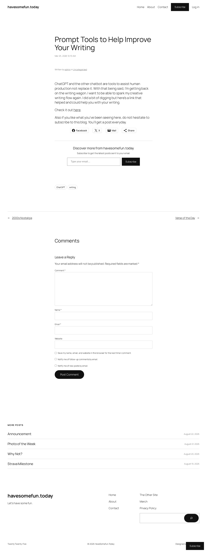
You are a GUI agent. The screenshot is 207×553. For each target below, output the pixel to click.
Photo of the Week (21, 444)
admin (68, 69)
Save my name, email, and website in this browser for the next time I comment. (94, 352)
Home (140, 7)
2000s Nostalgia (22, 218)
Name (58, 309)
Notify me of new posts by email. (73, 365)
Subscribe (180, 7)
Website (58, 338)
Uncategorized (80, 69)
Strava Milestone (20, 464)
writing (72, 187)
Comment (60, 270)
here (77, 110)
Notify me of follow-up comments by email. (78, 359)
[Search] (191, 518)
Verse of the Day (185, 218)
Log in (195, 7)
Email (58, 324)
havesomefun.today (23, 7)
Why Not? (15, 454)
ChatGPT (60, 187)
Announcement (19, 434)
